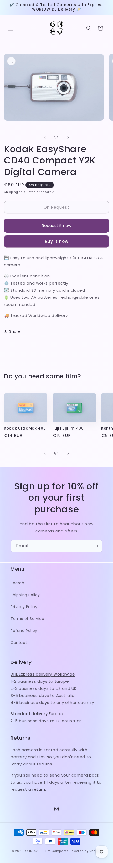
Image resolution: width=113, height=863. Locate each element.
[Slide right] (68, 137)
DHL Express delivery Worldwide (43, 674)
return (38, 789)
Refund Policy (24, 630)
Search (17, 583)
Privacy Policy (24, 606)
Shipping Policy (25, 594)
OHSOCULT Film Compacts (47, 851)
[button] (10, 28)
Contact (19, 642)
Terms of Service (27, 618)
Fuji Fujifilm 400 (68, 428)
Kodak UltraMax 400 (25, 428)
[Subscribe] (96, 546)
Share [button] (14, 331)
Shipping (11, 192)
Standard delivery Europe (37, 713)
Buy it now (56, 241)
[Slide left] (45, 137)
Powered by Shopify (86, 851)
